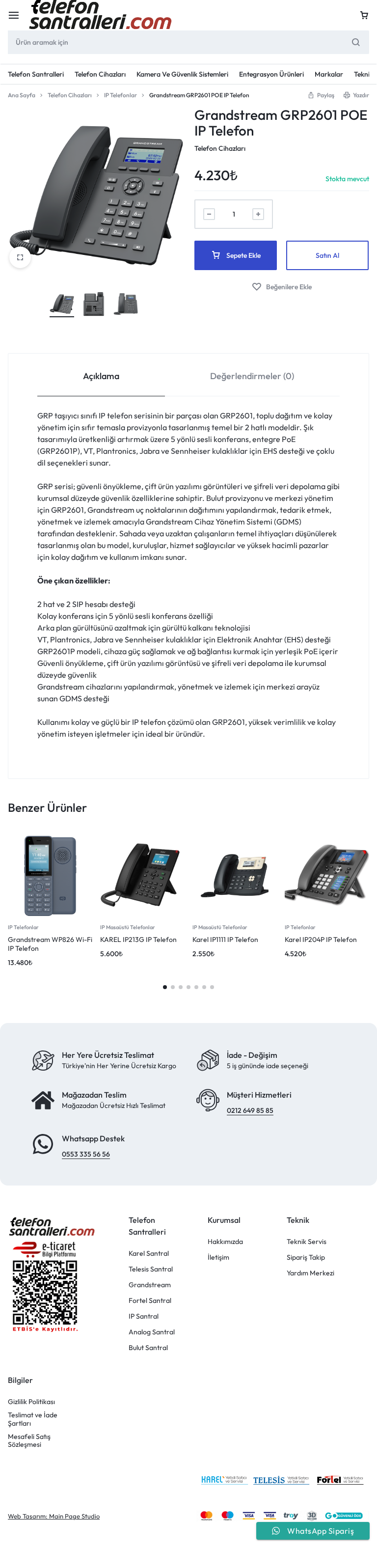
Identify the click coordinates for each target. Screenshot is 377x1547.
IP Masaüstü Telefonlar (127, 927)
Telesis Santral (151, 1269)
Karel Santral (149, 1253)
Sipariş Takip (306, 1257)
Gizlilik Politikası (31, 1402)
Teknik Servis (306, 1242)
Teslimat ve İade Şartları (32, 1419)
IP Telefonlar (120, 95)
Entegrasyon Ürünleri (271, 74)
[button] (320, 95)
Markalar (329, 74)
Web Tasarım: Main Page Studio (54, 1516)
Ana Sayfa (21, 95)
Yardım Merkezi (310, 1273)
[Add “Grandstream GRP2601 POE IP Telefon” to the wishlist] (282, 287)
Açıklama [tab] (101, 376)
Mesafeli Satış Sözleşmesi (29, 1441)
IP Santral (144, 1316)
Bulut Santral (148, 1348)
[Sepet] (364, 15)
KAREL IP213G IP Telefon (138, 939)
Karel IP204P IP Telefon (321, 939)
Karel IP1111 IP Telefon (225, 939)
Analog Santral (152, 1332)
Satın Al (327, 255)
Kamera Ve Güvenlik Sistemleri (182, 74)
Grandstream (150, 1285)
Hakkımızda (225, 1242)
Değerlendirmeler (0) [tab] (252, 376)
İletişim (218, 1257)
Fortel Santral (150, 1301)
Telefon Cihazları (100, 74)
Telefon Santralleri (36, 74)
